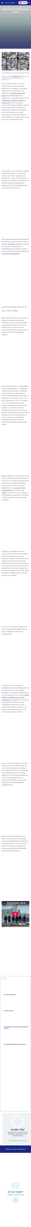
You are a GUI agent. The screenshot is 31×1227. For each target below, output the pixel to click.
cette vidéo (11, 244)
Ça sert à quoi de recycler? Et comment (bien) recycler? (16, 1027)
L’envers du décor (8, 1011)
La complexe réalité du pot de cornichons (15, 1044)
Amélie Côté (15, 76)
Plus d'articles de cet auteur (18, 1140)
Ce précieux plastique (9, 994)
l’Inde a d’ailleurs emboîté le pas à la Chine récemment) (15, 697)
